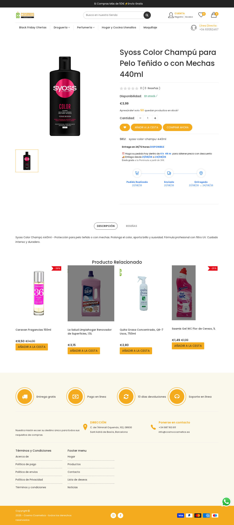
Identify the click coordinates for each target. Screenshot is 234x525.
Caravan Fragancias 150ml (33, 330)
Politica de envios (27, 472)
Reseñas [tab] (131, 226)
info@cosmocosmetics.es (174, 432)
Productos (74, 464)
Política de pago (26, 464)
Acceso (189, 16)
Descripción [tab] (106, 226)
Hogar (71, 456)
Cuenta (180, 13)
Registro (179, 16)
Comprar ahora (177, 127)
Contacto (74, 472)
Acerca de (22, 456)
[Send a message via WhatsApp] (226, 501)
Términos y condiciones (31, 487)
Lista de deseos (77, 479)
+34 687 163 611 (167, 427)
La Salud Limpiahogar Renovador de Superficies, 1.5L (90, 331)
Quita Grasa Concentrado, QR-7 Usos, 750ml (141, 331)
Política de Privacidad (29, 479)
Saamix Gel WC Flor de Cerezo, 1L (193, 328)
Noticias (73, 487)
